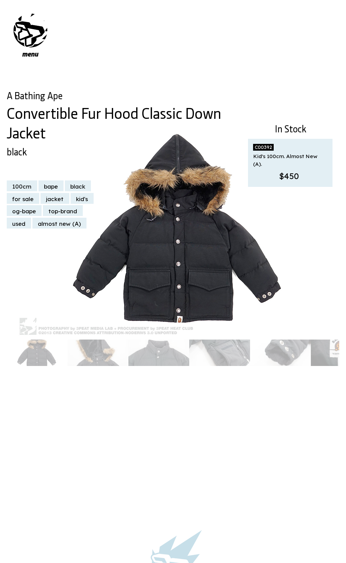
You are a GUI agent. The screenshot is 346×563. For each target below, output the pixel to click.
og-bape (24, 211)
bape (51, 186)
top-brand (62, 211)
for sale (22, 198)
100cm (21, 186)
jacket (55, 198)
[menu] (30, 30)
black (17, 151)
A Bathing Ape (35, 94)
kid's (82, 198)
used (18, 223)
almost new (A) (59, 223)
